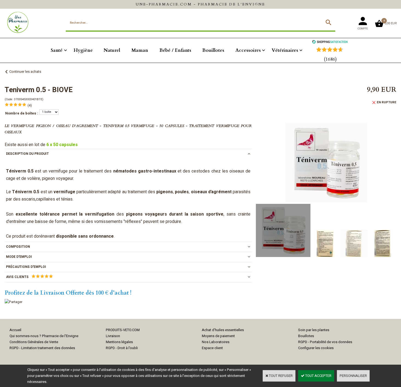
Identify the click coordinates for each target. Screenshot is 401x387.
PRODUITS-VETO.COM (123, 329)
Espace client (212, 347)
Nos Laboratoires (215, 341)
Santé (56, 50)
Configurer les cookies (316, 347)
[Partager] (13, 301)
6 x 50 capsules (62, 144)
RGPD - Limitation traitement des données (42, 347)
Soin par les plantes (313, 329)
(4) (30, 105)
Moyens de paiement (218, 335)
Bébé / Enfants (175, 50)
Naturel (112, 50)
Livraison (113, 335)
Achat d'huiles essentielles (223, 329)
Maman (139, 50)
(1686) (330, 59)
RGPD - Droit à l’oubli (122, 347)
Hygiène (83, 50)
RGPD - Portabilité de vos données (325, 341)
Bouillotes (213, 50)
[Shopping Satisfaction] (330, 42)
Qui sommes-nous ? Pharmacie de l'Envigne (44, 335)
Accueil (15, 329)
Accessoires (248, 50)
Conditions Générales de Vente (34, 341)
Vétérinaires (285, 50)
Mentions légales (119, 341)
